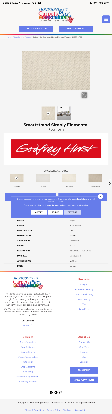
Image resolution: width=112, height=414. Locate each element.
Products (28, 37)
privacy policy (42, 205)
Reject (55, 212)
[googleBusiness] (56, 392)
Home (9, 37)
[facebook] (51, 392)
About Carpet (18, 37)
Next (88, 112)
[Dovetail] (43, 178)
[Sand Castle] (95, 178)
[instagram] (60, 392)
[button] (36, 29)
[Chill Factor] (69, 178)
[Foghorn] (17, 178)
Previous (23, 112)
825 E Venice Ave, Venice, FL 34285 (23, 3)
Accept (38, 212)
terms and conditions (63, 205)
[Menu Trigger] (106, 19)
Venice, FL (28, 325)
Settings (72, 212)
